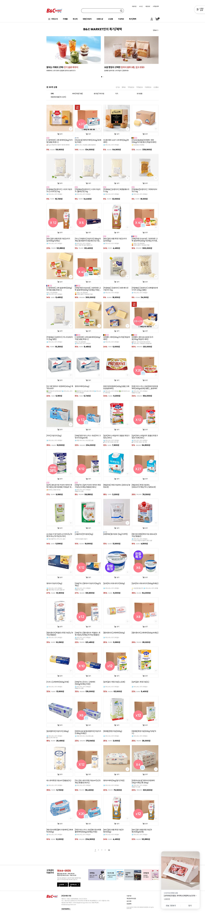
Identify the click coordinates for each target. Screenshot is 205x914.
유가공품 (139, 94)
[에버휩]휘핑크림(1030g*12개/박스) (144, 732)
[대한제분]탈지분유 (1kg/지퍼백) (115, 534)
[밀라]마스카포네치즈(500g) (114, 583)
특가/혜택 (132, 19)
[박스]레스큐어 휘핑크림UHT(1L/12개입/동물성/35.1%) (87, 782)
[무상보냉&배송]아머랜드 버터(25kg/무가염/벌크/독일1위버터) (144, 141)
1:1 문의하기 (61, 885)
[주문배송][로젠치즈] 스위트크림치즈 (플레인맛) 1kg (87, 190)
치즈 (116, 94)
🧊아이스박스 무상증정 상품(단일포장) (85, 145)
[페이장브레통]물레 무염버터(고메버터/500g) (59, 831)
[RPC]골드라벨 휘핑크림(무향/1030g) (113, 831)
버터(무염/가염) (77, 94)
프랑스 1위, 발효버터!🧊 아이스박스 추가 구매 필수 (54, 293)
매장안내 (148, 6)
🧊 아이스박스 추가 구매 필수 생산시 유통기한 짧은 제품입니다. (84, 244)
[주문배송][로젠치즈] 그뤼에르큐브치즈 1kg (144, 190)
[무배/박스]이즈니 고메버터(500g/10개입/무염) (85, 683)
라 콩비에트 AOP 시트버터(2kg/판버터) (116, 141)
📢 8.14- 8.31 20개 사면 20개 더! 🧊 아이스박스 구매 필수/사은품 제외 (142, 342)
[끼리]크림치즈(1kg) (54, 436)
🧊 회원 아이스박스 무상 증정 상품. (84, 736)
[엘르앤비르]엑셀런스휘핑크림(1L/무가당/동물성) (59, 634)
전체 (52, 94)
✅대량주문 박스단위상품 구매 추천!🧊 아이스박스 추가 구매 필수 (88, 392)
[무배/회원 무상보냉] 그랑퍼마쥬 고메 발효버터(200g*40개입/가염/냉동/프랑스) (88, 289)
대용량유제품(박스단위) (58, 97)
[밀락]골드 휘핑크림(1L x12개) (114, 682)
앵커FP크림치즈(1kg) (54, 583)
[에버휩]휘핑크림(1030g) (112, 731)
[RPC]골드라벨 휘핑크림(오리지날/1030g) (115, 240)
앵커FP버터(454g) (82, 386)
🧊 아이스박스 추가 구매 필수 (111, 145)
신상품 (110, 19)
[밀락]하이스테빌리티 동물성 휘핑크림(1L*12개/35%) (145, 437)
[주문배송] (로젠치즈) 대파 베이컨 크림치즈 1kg (115, 289)
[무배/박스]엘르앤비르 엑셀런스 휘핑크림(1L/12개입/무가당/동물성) (87, 634)
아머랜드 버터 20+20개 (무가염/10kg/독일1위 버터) (142, 338)
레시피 (75, 19)
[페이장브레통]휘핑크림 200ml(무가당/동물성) (144, 535)
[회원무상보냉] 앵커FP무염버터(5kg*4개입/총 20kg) (143, 782)
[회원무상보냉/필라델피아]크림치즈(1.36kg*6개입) (88, 732)
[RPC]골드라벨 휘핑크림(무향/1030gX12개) (142, 831)
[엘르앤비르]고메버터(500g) (114, 633)
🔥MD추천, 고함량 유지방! (53, 490)
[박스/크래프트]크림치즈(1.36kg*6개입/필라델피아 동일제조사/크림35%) (88, 240)
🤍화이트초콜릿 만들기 (81, 539)
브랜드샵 (100, 19)
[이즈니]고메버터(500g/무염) (57, 682)
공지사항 (129, 901)
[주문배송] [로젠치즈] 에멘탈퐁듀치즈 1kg (116, 190)
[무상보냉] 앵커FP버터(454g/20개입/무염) (88, 141)
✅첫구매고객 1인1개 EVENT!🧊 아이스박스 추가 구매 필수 (59, 392)
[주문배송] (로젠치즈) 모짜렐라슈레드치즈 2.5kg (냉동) (145, 289)
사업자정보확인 (65, 909)
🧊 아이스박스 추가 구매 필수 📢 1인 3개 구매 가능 (54, 736)
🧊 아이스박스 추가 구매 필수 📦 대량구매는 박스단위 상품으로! (55, 589)
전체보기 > (156, 30)
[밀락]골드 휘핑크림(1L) (140, 682)
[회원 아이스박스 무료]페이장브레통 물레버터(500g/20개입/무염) (88, 831)
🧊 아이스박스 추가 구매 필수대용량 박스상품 (83, 490)
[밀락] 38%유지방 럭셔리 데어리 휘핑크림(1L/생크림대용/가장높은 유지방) (59, 486)
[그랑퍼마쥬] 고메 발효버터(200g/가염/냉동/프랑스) (87, 338)
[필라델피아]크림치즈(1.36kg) (57, 731)
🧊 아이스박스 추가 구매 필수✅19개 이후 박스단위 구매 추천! (116, 392)
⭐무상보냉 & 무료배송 (138, 145)
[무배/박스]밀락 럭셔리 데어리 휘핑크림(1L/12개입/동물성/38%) (88, 486)
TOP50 (121, 19)
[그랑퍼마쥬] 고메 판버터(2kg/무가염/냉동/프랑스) (59, 141)
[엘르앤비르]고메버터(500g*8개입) (145, 633)
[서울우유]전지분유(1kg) (84, 534)
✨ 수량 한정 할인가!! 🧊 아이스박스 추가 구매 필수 (145, 589)
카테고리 (54, 19)
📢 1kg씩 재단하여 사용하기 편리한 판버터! (58, 145)
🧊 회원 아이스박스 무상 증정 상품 (84, 440)
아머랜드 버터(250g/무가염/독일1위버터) (116, 338)
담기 (61, 134)
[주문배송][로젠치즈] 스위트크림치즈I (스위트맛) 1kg (59, 190)
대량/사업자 (87, 19)
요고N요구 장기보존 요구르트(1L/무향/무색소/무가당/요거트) (59, 535)
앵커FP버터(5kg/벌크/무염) (113, 781)
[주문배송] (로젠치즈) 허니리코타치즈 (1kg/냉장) (59, 338)
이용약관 (129, 896)
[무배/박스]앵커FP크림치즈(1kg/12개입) (88, 584)
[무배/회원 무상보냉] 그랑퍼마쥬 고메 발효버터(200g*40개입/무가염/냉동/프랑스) (145, 240)
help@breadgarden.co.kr (83, 902)
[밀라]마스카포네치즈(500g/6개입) (145, 583)
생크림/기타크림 (99, 94)
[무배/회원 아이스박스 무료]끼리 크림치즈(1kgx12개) (88, 437)
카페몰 (65, 19)
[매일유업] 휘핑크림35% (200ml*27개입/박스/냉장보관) (144, 486)
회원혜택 (129, 904)
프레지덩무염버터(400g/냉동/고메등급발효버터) (116, 387)
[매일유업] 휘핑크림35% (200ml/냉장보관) (116, 486)
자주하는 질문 (73, 885)
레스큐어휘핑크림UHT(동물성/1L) (58, 781)
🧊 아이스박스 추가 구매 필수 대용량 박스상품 (139, 392)
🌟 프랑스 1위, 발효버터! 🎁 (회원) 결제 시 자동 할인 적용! (140, 244)
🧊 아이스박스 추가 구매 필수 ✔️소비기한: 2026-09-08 (111, 441)
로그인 (141, 6)
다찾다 (199, 9)
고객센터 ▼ (156, 6)
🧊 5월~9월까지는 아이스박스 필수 (55, 539)
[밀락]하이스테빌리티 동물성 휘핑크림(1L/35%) (116, 437)
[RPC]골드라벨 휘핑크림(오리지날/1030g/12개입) (58, 240)
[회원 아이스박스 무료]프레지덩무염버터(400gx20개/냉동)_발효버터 (145, 387)
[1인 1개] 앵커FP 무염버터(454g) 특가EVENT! (59, 387)
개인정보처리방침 (131, 898)
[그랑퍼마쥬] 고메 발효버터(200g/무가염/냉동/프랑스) (59, 289)
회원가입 (134, 6)
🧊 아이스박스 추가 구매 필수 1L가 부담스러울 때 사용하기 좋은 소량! (142, 539)
